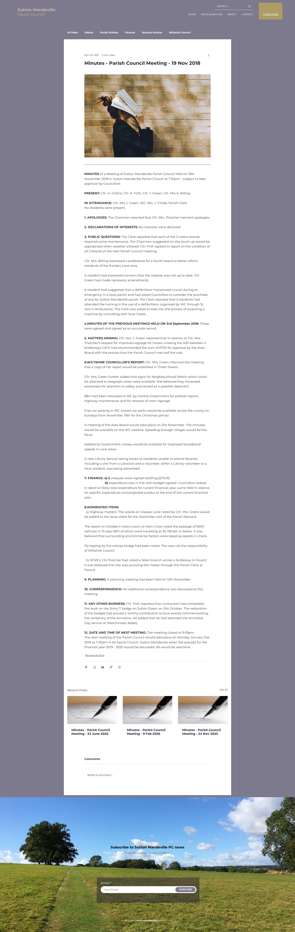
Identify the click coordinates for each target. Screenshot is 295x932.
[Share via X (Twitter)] (94, 667)
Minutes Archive (152, 32)
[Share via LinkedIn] (102, 667)
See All (224, 689)
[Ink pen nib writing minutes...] (92, 710)
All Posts (72, 32)
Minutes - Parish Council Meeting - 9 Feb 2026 (146, 732)
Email (105, 883)
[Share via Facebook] (86, 667)
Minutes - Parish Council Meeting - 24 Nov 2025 (201, 732)
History (89, 32)
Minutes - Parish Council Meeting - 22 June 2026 (90, 732)
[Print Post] (119, 667)
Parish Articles (109, 32)
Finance (130, 32)
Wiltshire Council (180, 32)
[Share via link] (111, 667)
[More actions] (209, 55)
